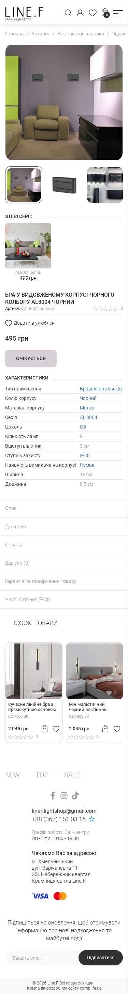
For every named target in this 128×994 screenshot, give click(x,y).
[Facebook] (53, 795)
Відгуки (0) (17, 563)
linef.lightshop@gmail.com (64, 811)
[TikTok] (75, 795)
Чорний (88, 398)
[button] (118, 13)
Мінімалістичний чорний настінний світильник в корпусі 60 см (93, 707)
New (12, 775)
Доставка (16, 527)
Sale (72, 775)
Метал (87, 407)
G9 (83, 427)
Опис (11, 508)
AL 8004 (88, 417)
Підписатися (101, 957)
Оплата (13, 545)
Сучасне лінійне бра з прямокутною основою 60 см (32, 707)
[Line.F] (24, 12)
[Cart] (44, 728)
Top (41, 775)
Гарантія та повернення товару (40, 581)
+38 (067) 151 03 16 (59, 819)
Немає (87, 465)
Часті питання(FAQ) (27, 599)
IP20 (85, 455)
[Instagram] (64, 795)
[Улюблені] (93, 13)
